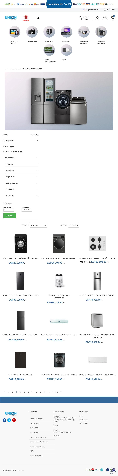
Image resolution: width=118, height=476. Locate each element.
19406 (85, 19)
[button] (85, 10)
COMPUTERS (66, 41)
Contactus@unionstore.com (63, 432)
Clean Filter (34, 135)
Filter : (5, 135)
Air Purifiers (9, 163)
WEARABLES (49, 41)
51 (53, 391)
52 (57, 391)
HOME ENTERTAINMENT (50, 60)
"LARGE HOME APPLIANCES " (32, 69)
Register (111, 10)
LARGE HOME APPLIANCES (101, 42)
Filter (9, 216)
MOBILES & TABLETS (14, 42)
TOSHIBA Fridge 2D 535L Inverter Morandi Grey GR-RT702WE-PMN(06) (26, 295)
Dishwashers (9, 170)
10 (45, 391)
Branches (57, 436)
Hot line (86, 16)
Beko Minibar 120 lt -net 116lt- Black (21, 374)
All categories (16, 69)
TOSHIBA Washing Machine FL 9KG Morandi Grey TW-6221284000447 (63, 374)
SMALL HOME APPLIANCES (84, 42)
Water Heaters (10, 189)
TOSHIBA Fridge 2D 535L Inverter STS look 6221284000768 (98, 295)
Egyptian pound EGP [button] (93, 10)
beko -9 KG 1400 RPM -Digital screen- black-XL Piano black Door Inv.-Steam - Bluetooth (31, 258)
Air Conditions (10, 157)
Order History (83, 419)
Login (81, 416)
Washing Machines (11, 183)
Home (7, 69)
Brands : (25, 225)
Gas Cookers (9, 195)
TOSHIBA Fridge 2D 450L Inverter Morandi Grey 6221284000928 (23, 334)
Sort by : (63, 225)
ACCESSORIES (32, 41)
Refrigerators (9, 176)
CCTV (64, 59)
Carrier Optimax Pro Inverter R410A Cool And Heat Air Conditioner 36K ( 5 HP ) (66, 334)
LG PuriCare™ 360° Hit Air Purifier (59, 295)
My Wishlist (83, 423)
